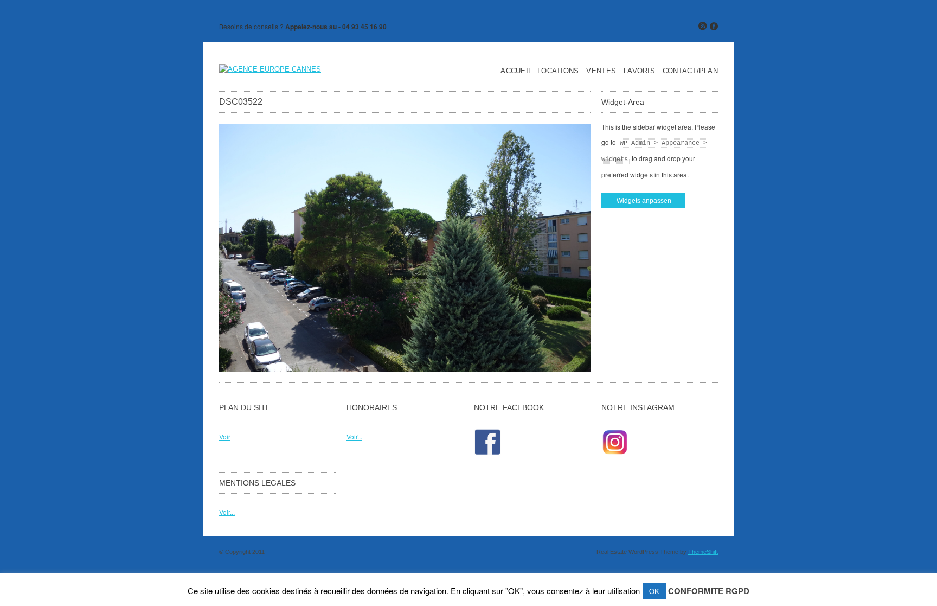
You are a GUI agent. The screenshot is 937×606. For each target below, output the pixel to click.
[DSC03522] (405, 368)
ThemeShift (703, 551)
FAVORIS (639, 71)
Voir (224, 436)
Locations (558, 71)
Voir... (354, 436)
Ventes (601, 71)
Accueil (516, 71)
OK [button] (654, 591)
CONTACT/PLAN (690, 71)
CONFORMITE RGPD (708, 591)
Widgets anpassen (644, 201)
